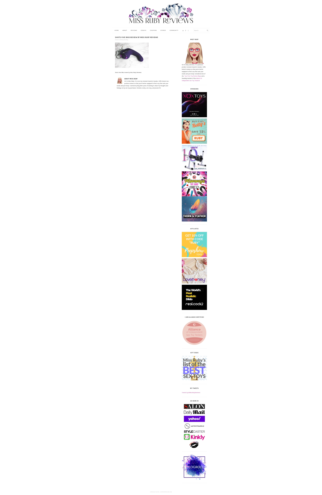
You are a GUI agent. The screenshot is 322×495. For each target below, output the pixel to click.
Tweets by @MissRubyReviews (191, 392)
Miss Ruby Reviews (161, 13)
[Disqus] (143, 113)
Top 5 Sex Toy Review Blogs (192, 76)
